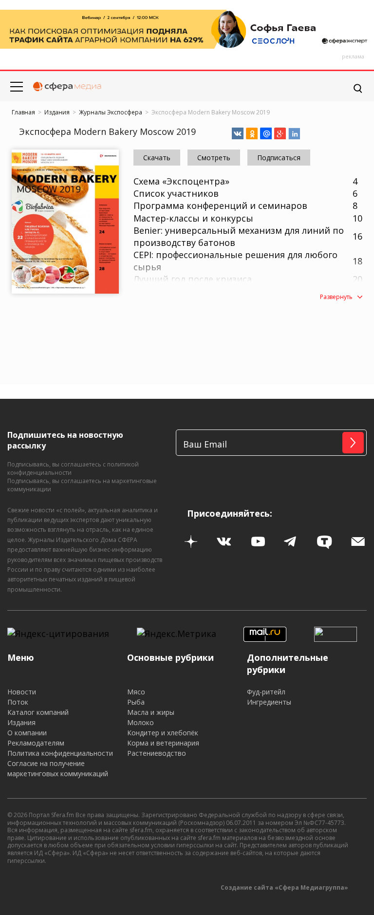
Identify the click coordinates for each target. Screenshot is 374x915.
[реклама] (187, 29)
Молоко (140, 722)
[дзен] (191, 541)
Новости (21, 691)
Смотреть (40, 222)
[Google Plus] (280, 133)
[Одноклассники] (252, 133)
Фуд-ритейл (266, 691)
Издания (21, 722)
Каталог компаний (38, 712)
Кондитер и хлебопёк (162, 732)
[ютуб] (258, 542)
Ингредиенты (269, 702)
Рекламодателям (35, 742)
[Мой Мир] (266, 133)
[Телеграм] (291, 542)
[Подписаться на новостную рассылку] (358, 542)
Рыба (136, 702)
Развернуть (336, 297)
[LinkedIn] (294, 133)
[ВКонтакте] (237, 133)
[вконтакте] (224, 542)
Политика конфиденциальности (60, 753)
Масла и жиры (150, 712)
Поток (17, 702)
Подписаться (278, 157)
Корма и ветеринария (163, 742)
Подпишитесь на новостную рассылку (65, 440)
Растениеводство (156, 753)
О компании (27, 732)
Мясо (136, 691)
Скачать (94, 222)
